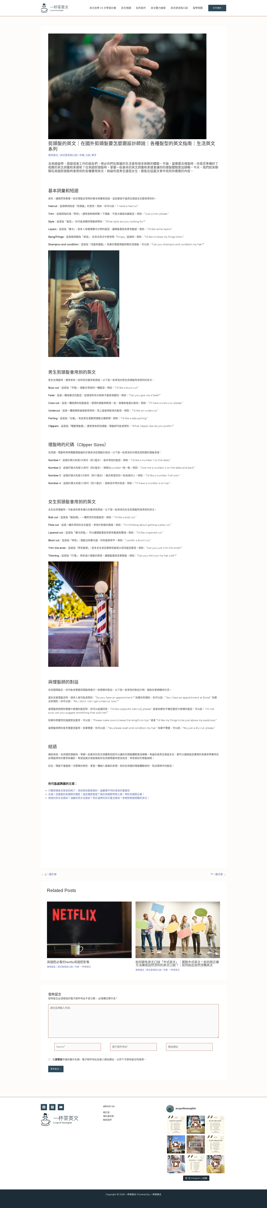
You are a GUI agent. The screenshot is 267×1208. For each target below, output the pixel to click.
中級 (81, 155)
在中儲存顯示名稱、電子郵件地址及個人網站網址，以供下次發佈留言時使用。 (99, 1059)
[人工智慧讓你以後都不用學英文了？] (215, 1164)
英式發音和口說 (179, 7)
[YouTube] (61, 1107)
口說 (87, 155)
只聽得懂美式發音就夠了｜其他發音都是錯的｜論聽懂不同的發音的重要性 (89, 790)
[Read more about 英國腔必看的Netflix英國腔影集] (89, 929)
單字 (93, 155)
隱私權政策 (108, 1116)
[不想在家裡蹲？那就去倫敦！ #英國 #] (196, 1144)
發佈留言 (53, 155)
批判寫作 (141, 7)
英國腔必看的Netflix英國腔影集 (68, 962)
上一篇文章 (49, 874)
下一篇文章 (218, 874)
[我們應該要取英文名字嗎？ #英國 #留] (196, 1125)
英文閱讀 (126, 7)
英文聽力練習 (158, 7)
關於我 (106, 1112)
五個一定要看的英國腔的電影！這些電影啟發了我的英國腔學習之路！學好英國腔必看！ (96, 794)
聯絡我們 (107, 1119)
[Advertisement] (133, 837)
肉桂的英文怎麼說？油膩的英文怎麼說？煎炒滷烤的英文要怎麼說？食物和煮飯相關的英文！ (99, 798)
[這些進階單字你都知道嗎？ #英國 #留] (176, 1125)
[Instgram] (52, 1107)
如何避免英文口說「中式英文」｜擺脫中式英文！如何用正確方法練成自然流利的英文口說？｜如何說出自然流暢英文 (177, 963)
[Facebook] (44, 1107)
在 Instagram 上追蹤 (197, 1178)
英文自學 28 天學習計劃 (102, 7)
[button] (217, 8)
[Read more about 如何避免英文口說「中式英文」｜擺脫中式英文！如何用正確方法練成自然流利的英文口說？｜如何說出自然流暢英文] (178, 929)
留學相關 (198, 7)
